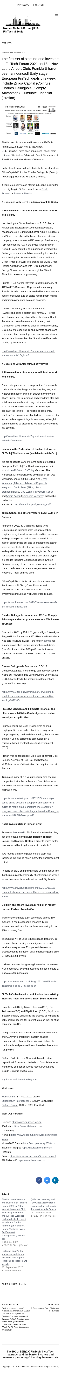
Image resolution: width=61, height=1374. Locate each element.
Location (38, 5)
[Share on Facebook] (39, 1182)
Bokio (16, 491)
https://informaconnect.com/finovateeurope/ (33, 1156)
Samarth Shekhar (23, 193)
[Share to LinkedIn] (55, 1182)
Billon (30, 487)
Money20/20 (13, 470)
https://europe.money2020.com (39, 1143)
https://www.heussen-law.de (26, 1122)
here (8, 155)
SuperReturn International (15, 1100)
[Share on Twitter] (47, 1182)
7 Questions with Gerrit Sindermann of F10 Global (45, 1308)
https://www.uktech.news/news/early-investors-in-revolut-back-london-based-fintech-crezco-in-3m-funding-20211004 (28, 696)
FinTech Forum (10, 1105)
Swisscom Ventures (32, 496)
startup (47, 640)
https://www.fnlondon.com (31, 1160)
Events (7, 43)
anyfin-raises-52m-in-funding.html (19, 1079)
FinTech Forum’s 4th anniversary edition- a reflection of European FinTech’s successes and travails (14, 1257)
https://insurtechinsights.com (37, 1147)
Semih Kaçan (13, 496)
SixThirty (29, 470)
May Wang (26, 491)
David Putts (20, 487)
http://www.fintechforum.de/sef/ (32, 504)
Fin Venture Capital (43, 491)
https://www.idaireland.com (28, 1126)
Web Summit (8, 1096)
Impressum (23, 5)
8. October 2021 (18, 53)
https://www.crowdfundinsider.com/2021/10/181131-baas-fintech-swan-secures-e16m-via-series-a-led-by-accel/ (30, 892)
